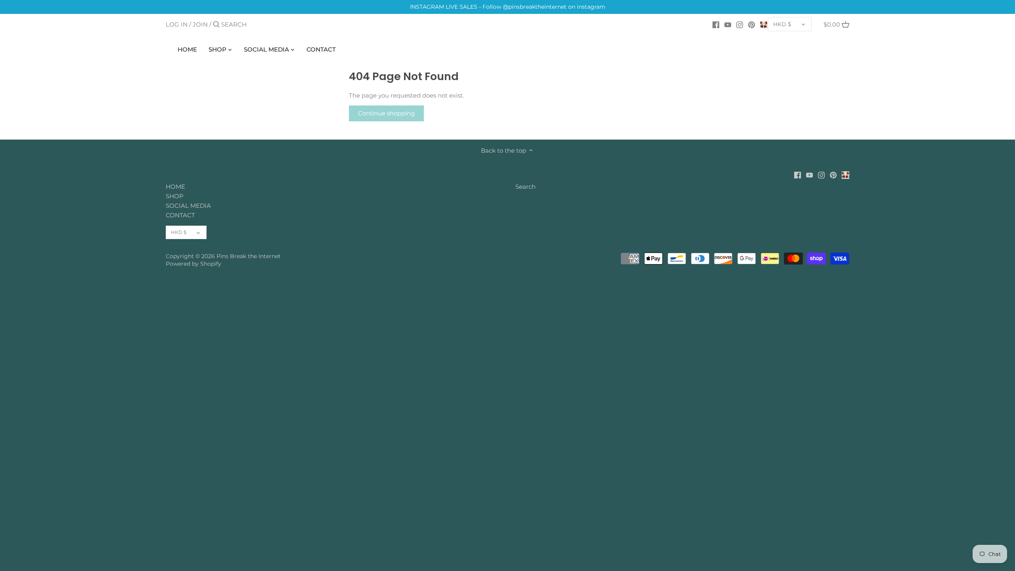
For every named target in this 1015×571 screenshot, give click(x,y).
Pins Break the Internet (248, 256)
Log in (177, 24)
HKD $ (782, 24)
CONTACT (180, 215)
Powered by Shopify (193, 264)
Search (525, 186)
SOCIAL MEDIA (188, 205)
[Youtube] (727, 24)
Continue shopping (386, 113)
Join (200, 24)
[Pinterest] (751, 24)
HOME (175, 186)
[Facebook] (715, 24)
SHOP (175, 196)
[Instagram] (739, 24)
